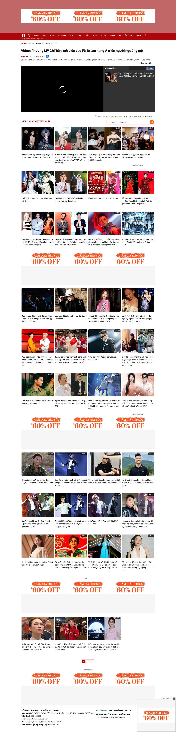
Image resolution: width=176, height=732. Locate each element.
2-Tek (112, 35)
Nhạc (72, 35)
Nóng (36, 35)
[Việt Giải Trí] (23, 36)
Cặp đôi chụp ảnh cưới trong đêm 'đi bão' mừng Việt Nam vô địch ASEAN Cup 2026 (129, 74)
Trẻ (86, 35)
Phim (52, 35)
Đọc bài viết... (147, 63)
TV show (62, 35)
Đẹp (79, 35)
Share (151, 68)
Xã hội (138, 35)
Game (103, 35)
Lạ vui (94, 35)
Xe (120, 35)
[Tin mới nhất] (29, 36)
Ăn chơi (128, 35)
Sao (44, 35)
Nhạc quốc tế (51, 43)
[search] (145, 35)
